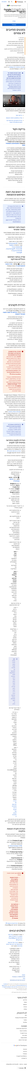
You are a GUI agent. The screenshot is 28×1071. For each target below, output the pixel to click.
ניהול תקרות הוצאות (12, 923)
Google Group (23, 1033)
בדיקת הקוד (19, 115)
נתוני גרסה (24, 1035)
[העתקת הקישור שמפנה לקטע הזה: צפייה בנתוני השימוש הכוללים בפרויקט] (9, 259)
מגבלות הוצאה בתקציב (14, 411)
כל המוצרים (24, 1058)
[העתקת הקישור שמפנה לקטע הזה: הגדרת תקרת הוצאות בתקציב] (17, 831)
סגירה (14, 21)
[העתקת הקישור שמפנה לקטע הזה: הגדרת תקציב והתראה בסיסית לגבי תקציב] (7, 443)
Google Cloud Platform (21, 1056)
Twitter (25, 1020)
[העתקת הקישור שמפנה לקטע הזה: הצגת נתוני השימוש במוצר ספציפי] (12, 230)
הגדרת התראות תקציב (15, 451)
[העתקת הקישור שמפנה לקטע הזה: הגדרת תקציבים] (7, 305)
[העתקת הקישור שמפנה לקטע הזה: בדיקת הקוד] (11, 129)
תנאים (25, 1064)
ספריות (25, 1006)
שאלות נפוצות (24, 1037)
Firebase (25, 1053)
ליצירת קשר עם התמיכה (21, 1028)
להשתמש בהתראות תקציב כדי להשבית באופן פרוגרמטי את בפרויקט (13, 372)
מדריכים (25, 1000)
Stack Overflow (23, 1030)
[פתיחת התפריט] (25, 1)
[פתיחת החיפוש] (12, 2)
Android (25, 1049)
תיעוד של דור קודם (23, 1040)
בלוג (26, 1015)
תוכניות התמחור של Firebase (16, 67)
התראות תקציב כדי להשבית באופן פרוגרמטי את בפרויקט (15, 937)
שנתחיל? (14, 24)
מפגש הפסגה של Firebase (21, 1017)
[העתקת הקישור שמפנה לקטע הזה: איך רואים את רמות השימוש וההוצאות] (5, 195)
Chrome (25, 1051)
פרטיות (21, 1064)
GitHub (25, 1009)
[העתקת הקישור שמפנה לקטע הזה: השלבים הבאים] (8, 931)
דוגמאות (25, 1004)
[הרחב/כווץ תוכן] (19, 38)
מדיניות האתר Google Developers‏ (9, 986)
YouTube (25, 1022)
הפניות (25, 1002)
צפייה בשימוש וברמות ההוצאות (14, 118)
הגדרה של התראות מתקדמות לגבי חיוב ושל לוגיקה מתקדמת (14, 944)
